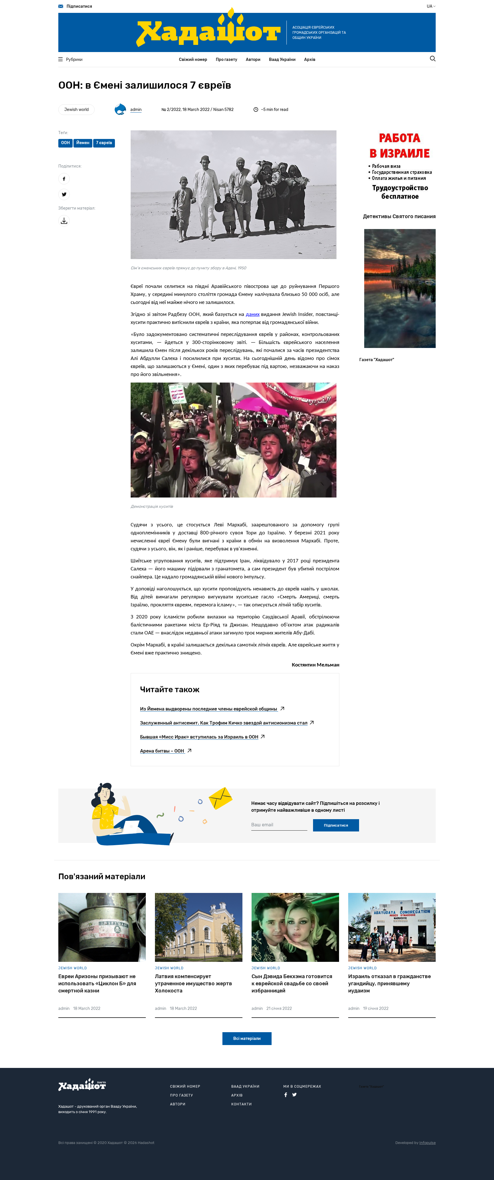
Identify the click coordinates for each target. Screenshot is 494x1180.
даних (253, 314)
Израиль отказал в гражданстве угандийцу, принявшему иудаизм (389, 983)
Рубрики (74, 59)
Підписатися (79, 6)
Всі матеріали (247, 1038)
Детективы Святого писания (399, 216)
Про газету (226, 59)
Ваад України (282, 59)
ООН (65, 142)
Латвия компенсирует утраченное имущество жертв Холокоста (193, 983)
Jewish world (76, 109)
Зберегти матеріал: (76, 208)
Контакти (241, 1104)
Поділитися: (70, 166)
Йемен (82, 142)
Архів (309, 59)
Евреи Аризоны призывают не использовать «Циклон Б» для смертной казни (97, 983)
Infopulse (427, 1143)
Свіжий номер (193, 59)
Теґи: (63, 132)
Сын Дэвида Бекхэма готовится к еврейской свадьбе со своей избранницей (292, 983)
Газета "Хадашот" (376, 359)
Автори (253, 59)
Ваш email (262, 824)
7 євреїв (104, 142)
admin (136, 109)
